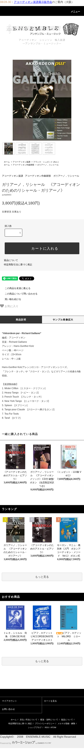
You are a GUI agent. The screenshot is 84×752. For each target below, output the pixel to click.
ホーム (7, 162)
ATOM (53, 727)
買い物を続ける (13, 299)
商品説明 (21, 319)
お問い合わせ (8, 709)
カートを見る (50, 701)
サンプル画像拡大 (63, 319)
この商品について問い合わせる (21, 293)
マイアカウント (9, 701)
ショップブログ (35, 727)
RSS (47, 727)
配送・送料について (49, 720)
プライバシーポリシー (45, 723)
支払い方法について (28, 720)
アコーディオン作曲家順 (23, 165)
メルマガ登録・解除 (66, 723)
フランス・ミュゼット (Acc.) (45, 162)
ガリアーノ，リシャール (48, 165)
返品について (11, 260)
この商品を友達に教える (17, 288)
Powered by (5, 743)
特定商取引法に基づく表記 (18, 264)
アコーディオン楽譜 (21, 162)
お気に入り (11, 306)
